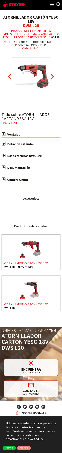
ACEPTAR (9, 448)
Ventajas (13, 134)
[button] (10, 76)
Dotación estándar (20, 144)
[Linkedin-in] (31, 407)
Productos (19, 31)
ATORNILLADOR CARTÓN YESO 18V (25, 263)
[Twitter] (25, 407)
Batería (31, 34)
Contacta (31, 390)
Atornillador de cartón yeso (24, 37)
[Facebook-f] (19, 407)
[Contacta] (31, 385)
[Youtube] (37, 407)
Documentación (18, 168)
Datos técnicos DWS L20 (24, 156)
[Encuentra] (31, 363)
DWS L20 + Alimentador (18, 267)
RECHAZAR (24, 448)
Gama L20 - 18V (49, 34)
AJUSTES (37, 439)
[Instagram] (43, 407)
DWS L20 (9, 308)
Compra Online (18, 180)
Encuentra (31, 369)
